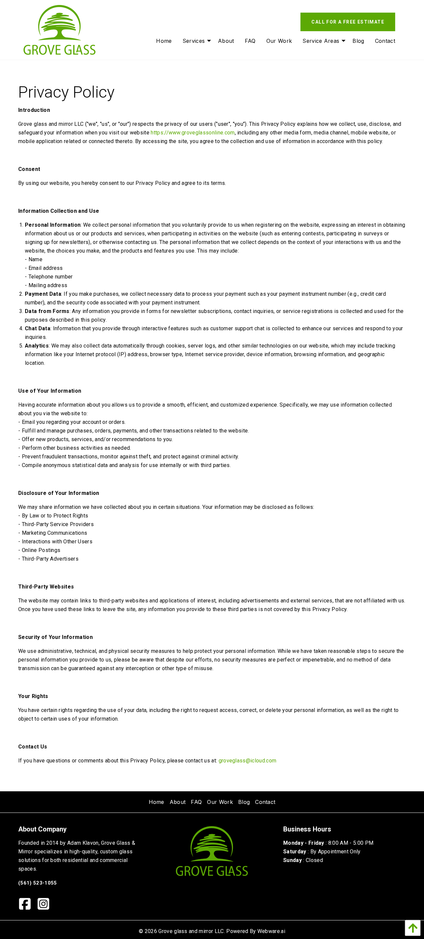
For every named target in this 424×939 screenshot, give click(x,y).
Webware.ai (271, 931)
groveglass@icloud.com (248, 760)
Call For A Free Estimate (347, 22)
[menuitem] (164, 41)
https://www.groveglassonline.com (193, 132)
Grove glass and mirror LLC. (191, 931)
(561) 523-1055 (37, 883)
